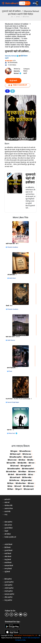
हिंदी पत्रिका (22, 460)
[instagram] (11, 614)
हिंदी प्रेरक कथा (27, 454)
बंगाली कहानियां (8, 591)
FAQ (5, 514)
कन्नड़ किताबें (8, 568)
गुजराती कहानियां (8, 582)
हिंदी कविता (30, 460)
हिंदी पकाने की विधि (21, 474)
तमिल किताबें (7, 556)
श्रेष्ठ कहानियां (8, 522)
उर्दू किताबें (7, 572)
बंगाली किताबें (7, 562)
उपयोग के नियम (8, 508)
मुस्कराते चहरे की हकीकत (30, 178)
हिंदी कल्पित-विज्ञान (21, 483)
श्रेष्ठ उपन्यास (8, 525)
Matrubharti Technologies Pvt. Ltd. (26, 635)
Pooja (10, 371)
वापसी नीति (7, 511)
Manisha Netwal (11, 56)
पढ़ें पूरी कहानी (13, 80)
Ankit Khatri (12, 278)
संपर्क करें (6, 502)
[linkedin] (25, 614)
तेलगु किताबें (7, 559)
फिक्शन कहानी (25, 72)
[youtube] (20, 614)
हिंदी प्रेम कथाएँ (14, 466)
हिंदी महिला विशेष (22, 463)
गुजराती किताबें (8, 550)
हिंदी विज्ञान (10, 489)
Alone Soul (12, 433)
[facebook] (7, 614)
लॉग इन (35, 3)
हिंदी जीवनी (11, 474)
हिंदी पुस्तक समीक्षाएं (26, 480)
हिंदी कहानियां (8, 579)
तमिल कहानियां (8, 597)
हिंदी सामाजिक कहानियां (13, 469)
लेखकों (6, 531)
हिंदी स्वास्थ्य (31, 472)
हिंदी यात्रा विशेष (11, 463)
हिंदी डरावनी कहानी (15, 477)
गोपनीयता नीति (8, 505)
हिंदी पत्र (30, 474)
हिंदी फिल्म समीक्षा (26, 477)
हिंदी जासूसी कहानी (26, 466)
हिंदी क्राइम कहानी (29, 489)
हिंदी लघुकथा (13, 451)
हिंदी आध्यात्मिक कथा (25, 451)
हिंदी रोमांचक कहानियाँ (28, 469)
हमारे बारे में (7, 499)
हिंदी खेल (10, 486)
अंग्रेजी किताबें (8, 544)
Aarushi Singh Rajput (13, 402)
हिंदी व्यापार (31, 483)
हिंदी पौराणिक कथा (14, 480)
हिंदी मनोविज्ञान (22, 472)
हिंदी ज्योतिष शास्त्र (28, 486)
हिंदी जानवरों (17, 486)
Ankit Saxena (11, 340)
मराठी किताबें (7, 553)
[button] (23, 3)
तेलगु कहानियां (8, 600)
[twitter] (16, 614)
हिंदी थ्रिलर (10, 483)
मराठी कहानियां (8, 585)
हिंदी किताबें (7, 547)
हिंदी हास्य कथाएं (12, 460)
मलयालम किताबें (8, 565)
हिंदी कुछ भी (18, 489)
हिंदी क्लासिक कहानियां (15, 457)
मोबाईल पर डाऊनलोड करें (20, 85)
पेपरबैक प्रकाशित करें (10, 537)
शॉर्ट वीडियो (7, 534)
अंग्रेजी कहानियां (8, 588)
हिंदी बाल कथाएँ (28, 457)
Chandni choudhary (13, 247)
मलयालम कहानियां (9, 594)
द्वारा (7, 247)
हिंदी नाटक (31, 463)
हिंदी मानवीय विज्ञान (11, 472)
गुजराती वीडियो (8, 528)
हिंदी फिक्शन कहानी (15, 454)
